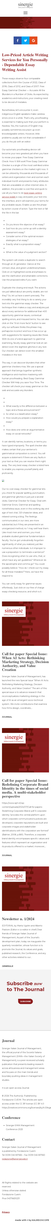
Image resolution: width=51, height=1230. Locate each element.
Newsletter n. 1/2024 (18, 918)
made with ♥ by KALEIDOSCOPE (32, 1220)
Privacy (6, 1212)
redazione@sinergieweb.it (15, 1159)
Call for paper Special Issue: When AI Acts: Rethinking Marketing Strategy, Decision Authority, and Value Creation (25, 661)
